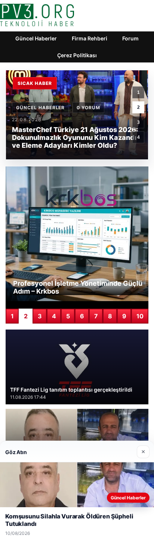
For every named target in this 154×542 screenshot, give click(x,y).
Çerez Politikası (77, 55)
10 (140, 316)
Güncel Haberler (36, 38)
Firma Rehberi (89, 38)
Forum (130, 38)
